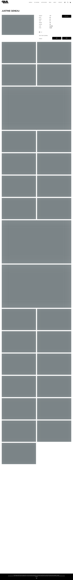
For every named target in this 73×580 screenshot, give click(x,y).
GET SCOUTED (44, 2)
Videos (40, 38)
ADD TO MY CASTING (43, 35)
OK (36, 578)
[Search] (65, 2)
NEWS (50, 2)
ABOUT (54, 2)
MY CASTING (36, 2)
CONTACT (60, 2)
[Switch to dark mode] (70, 2)
